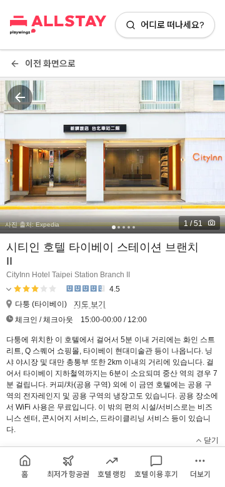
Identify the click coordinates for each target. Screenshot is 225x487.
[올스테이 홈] (58, 25)
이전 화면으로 (50, 63)
